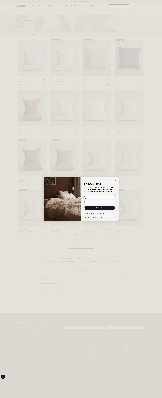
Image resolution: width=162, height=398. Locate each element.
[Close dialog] (115, 180)
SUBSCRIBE (99, 208)
